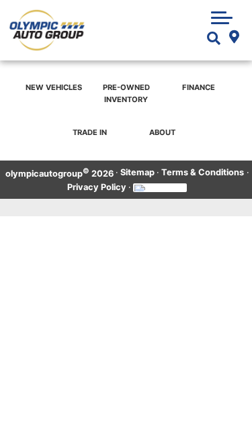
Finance (198, 87)
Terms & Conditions (202, 172)
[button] (222, 17)
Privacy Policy (96, 187)
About (162, 132)
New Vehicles (54, 87)
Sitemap (137, 172)
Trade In (90, 132)
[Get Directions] (233, 38)
